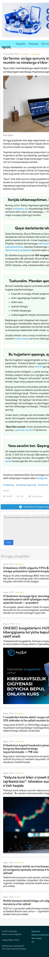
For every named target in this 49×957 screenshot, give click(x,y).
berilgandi (41, 478)
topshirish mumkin (24, 430)
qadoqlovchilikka (14, 246)
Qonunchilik (19, 863)
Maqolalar (33, 43)
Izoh (22, 496)
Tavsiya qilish (37, 496)
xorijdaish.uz (20, 208)
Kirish (8, 542)
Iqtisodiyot (19, 564)
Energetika (18, 713)
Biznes (17, 624)
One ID (38, 366)
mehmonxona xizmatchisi (18, 250)
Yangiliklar (21, 43)
